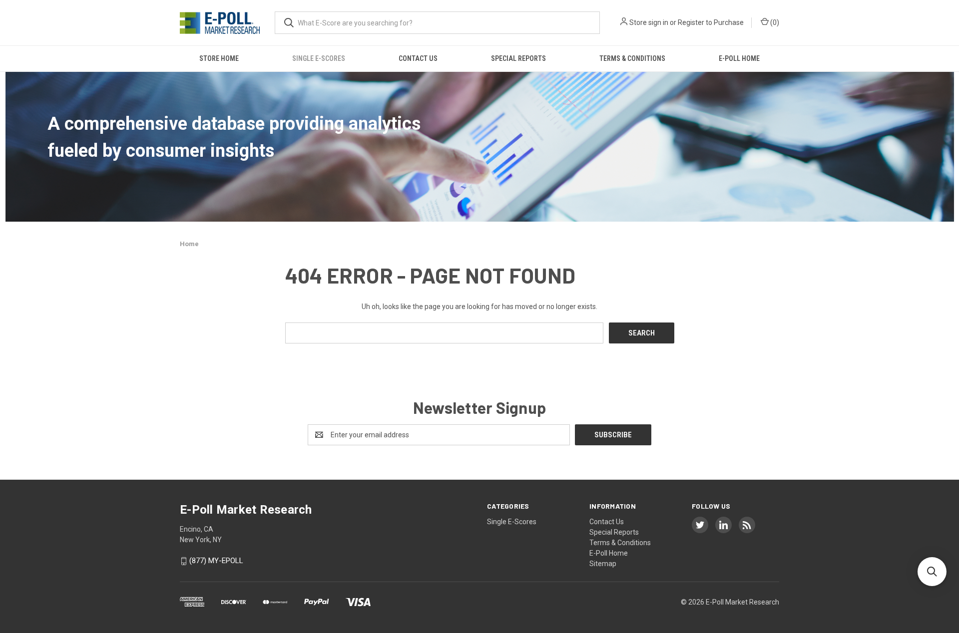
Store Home (219, 58)
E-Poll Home (739, 58)
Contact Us (418, 58)
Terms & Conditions (632, 58)
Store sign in (648, 22)
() (774, 22)
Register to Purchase (711, 22)
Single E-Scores (318, 58)
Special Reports (518, 58)
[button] (932, 571)
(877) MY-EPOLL (216, 561)
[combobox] (437, 22)
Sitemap (602, 564)
